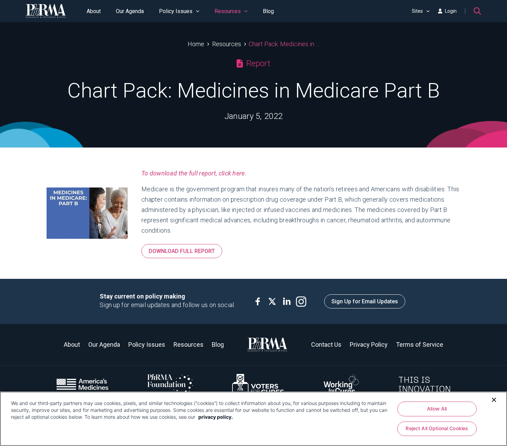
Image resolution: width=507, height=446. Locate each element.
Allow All (437, 409)
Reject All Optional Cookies (437, 429)
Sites (417, 11)
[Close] (494, 399)
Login (451, 11)
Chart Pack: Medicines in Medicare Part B (284, 44)
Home (196, 44)
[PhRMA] (46, 11)
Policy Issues (175, 11)
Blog (268, 11)
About (94, 11)
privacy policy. (215, 417)
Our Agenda (130, 11)
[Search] (477, 11)
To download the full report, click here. (194, 173)
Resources (228, 11)
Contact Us (326, 344)
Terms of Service (419, 344)
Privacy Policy (369, 344)
